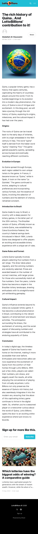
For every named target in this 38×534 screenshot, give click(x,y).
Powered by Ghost (19, 518)
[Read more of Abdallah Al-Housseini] (4, 31)
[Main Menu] (34, 3)
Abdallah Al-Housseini (12, 37)
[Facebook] (21, 509)
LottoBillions (15, 505)
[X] (17, 509)
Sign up (19, 513)
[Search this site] (30, 3)
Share (32, 35)
